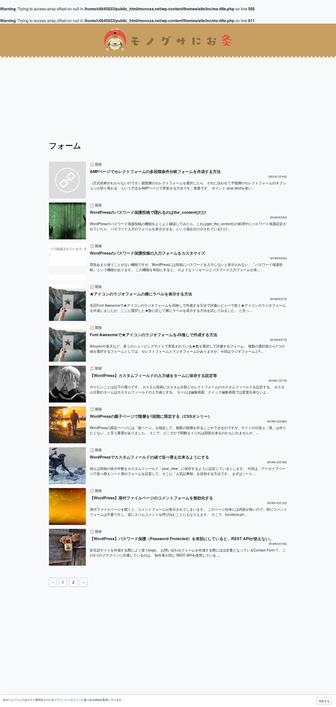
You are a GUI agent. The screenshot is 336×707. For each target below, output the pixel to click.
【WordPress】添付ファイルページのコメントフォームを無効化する (151, 498)
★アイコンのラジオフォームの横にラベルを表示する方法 (141, 294)
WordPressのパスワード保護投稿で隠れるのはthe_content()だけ (148, 212)
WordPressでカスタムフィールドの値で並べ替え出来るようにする (149, 457)
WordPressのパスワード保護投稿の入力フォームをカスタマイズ (147, 253)
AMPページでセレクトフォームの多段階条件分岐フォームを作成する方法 (155, 171)
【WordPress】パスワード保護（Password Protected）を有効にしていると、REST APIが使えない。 (181, 538)
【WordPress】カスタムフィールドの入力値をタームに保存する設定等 (153, 375)
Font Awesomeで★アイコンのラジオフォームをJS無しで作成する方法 (153, 334)
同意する (324, 701)
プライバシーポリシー (67, 700)
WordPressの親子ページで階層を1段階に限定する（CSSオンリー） (151, 416)
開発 (98, 164)
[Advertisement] (147, 90)
